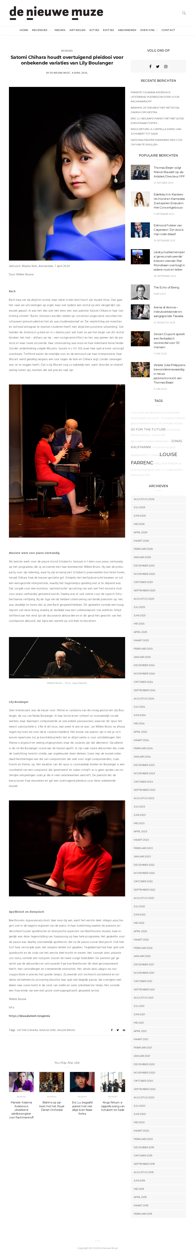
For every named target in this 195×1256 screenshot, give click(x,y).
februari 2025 (143, 648)
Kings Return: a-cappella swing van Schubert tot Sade (113, 1106)
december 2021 (144, 964)
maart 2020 (141, 1130)
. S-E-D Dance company (172, 418)
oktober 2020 (143, 1080)
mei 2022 (139, 922)
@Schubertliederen (142, 441)
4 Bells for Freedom (166, 463)
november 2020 (144, 1072)
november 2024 (144, 673)
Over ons (148, 29)
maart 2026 (141, 540)
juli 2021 (139, 1005)
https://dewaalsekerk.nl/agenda (29, 1016)
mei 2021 (139, 1022)
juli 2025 (139, 607)
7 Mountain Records (163, 447)
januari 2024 (142, 756)
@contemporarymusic (144, 423)
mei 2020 (139, 1122)
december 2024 (144, 665)
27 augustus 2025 (164, 323)
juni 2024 (140, 715)
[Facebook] (150, 66)
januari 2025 (142, 656)
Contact (168, 29)
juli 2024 (139, 706)
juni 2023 (140, 814)
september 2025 (144, 590)
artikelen (78, 29)
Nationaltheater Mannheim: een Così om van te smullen (156, 142)
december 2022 (144, 864)
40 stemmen (173, 430)
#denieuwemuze (140, 435)
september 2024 (144, 690)
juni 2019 (139, 1180)
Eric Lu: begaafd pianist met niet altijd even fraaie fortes (82, 1108)
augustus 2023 (144, 798)
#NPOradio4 (162, 441)
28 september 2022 (165, 276)
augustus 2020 (144, 1097)
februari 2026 (143, 548)
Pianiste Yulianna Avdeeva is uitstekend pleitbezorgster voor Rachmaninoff (21, 1110)
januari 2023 (142, 856)
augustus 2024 (144, 698)
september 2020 (145, 1089)
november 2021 (144, 972)
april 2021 (140, 1030)
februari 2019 (143, 1213)
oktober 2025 (143, 582)
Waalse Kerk (47, 1030)
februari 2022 (143, 947)
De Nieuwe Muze (60, 73)
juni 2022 (139, 914)
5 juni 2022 (160, 389)
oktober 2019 (143, 1155)
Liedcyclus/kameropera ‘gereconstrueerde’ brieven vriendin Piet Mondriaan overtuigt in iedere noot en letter (169, 260)
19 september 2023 (164, 241)
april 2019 (140, 1197)
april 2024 (140, 731)
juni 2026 (140, 515)
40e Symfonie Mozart (170, 423)
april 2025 (140, 631)
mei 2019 (139, 1188)
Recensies (40, 29)
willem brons (66, 1030)
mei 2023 (139, 823)
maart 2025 (141, 640)
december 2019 (144, 1147)
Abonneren (127, 29)
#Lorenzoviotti (140, 455)
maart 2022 (141, 939)
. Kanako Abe (158, 435)
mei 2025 (139, 623)
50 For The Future (148, 429)
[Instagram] (165, 66)
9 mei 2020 (160, 294)
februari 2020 (143, 1138)
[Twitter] (158, 66)
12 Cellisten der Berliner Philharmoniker (155, 413)
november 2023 (144, 773)
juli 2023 (139, 806)
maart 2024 (141, 740)
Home (24, 29)
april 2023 (140, 831)
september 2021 (144, 989)
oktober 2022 (143, 881)
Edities (108, 29)
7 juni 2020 (160, 354)
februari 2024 (143, 748)
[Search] (184, 13)
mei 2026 (139, 523)
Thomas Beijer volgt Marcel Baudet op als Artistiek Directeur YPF (169, 172)
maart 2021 (141, 1039)
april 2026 (140, 532)
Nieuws (60, 29)
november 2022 (144, 872)
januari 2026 (142, 557)
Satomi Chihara (27, 1030)
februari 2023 (143, 848)
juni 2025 (139, 615)
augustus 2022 (144, 897)
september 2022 (144, 889)
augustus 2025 (144, 598)
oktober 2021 (143, 981)
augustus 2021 (143, 997)
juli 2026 (139, 507)
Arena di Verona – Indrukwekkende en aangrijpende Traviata (168, 312)
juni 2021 (139, 1014)
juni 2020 (140, 1113)
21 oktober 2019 (163, 183)
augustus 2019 (144, 1172)
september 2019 (144, 1163)
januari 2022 (142, 956)
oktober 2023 (143, 781)
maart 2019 (141, 1205)
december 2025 (144, 565)
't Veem (154, 455)
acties (94, 29)
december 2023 (144, 764)
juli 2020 (139, 1105)
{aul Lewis (153, 418)
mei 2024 (139, 723)
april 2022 (140, 931)
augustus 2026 (144, 499)
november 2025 (144, 573)
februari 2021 (143, 1047)
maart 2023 (141, 839)
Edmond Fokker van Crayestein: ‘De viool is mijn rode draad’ (168, 230)
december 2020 (144, 1064)
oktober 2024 (143, 681)
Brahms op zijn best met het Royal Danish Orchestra (51, 1106)
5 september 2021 (164, 214)
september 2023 (144, 789)
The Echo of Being (166, 287)
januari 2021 (142, 1055)
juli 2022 (139, 906)
